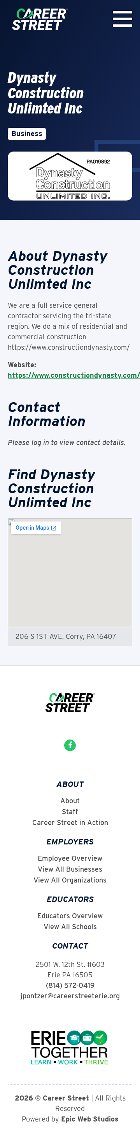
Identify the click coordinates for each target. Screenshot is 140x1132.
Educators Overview (70, 915)
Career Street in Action (70, 822)
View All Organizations (70, 880)
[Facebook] (70, 745)
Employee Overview (70, 858)
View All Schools (70, 926)
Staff (70, 811)
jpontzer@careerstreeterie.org (70, 996)
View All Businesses (70, 869)
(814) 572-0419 (70, 985)
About (70, 800)
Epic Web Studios (90, 1119)
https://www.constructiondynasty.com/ (74, 375)
